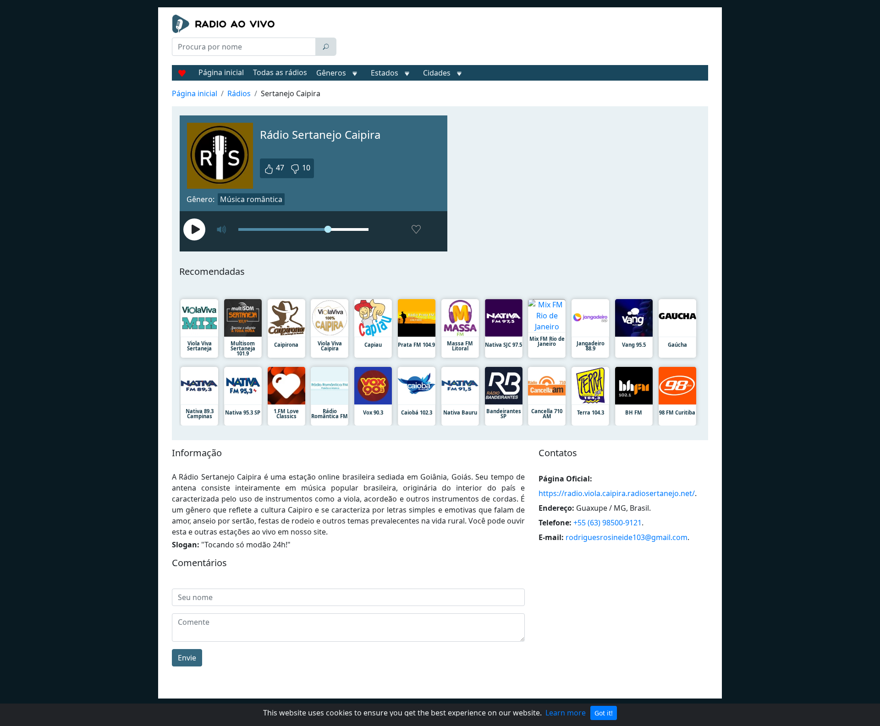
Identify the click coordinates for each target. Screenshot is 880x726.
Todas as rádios (280, 72)
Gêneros (331, 73)
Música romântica (251, 199)
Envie (187, 658)
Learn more (565, 713)
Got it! (603, 713)
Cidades (437, 73)
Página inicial (221, 72)
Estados (384, 73)
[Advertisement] (524, 37)
